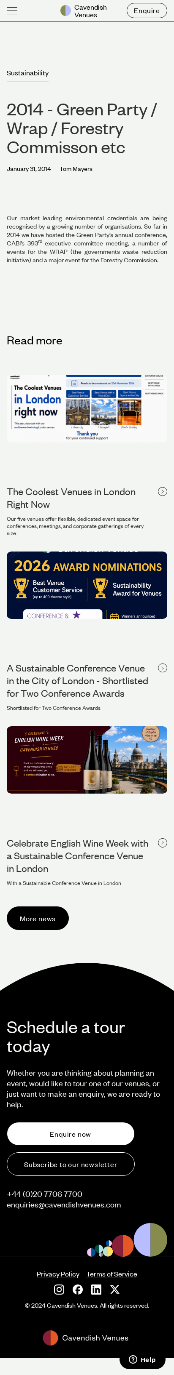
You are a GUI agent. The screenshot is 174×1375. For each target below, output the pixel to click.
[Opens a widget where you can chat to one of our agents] (142, 1360)
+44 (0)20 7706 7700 (44, 1193)
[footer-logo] (87, 1338)
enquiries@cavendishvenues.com (64, 1204)
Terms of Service (111, 1273)
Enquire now (70, 1133)
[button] (12, 10)
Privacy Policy (58, 1273)
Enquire (147, 10)
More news (38, 918)
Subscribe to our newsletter (70, 1164)
